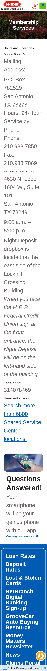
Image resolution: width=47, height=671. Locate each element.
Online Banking (17, 668)
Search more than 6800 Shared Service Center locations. (22, 422)
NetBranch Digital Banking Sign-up (19, 599)
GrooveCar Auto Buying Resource (22, 621)
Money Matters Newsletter (19, 641)
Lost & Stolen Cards (23, 580)
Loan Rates (20, 556)
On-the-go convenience (21, 536)
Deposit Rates (16, 567)
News (13, 655)
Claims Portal (23, 663)
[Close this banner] (44, 667)
